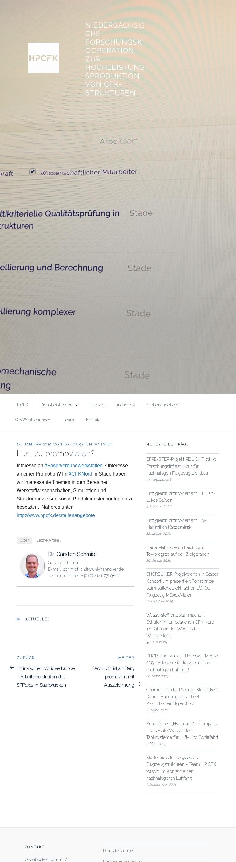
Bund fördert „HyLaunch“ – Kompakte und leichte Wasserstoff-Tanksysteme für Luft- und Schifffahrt (182, 730)
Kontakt (93, 419)
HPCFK (21, 404)
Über (24, 540)
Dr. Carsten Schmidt (89, 444)
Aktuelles (125, 404)
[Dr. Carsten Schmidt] (32, 576)
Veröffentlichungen (33, 419)
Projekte (96, 404)
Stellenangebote (163, 404)
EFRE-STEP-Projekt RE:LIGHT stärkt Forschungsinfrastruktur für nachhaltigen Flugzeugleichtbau (181, 466)
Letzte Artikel (48, 540)
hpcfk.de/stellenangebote (56, 515)
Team (68, 419)
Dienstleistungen (56, 404)
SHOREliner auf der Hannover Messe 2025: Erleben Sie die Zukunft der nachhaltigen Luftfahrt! (182, 662)
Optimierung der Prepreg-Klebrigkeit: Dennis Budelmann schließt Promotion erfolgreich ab (182, 696)
